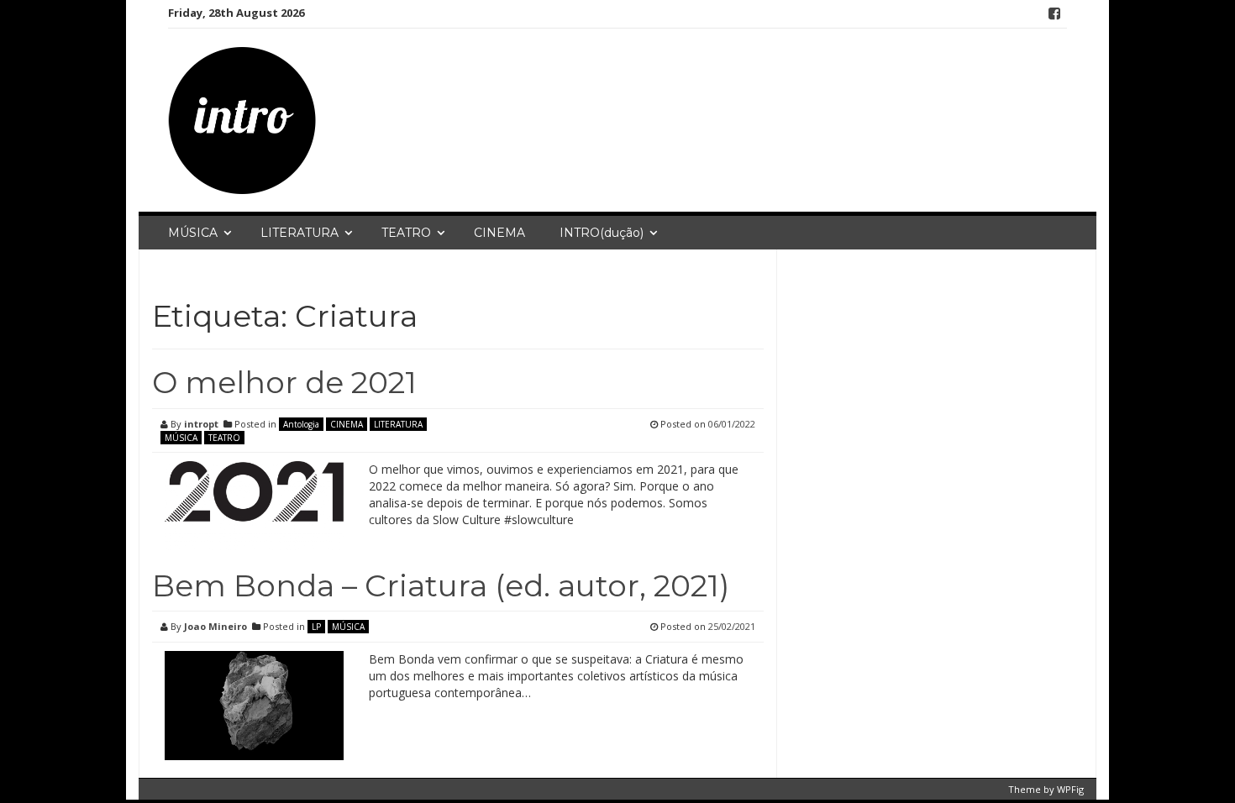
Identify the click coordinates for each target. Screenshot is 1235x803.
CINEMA (499, 232)
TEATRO (406, 232)
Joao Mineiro (215, 626)
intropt (201, 423)
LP (316, 626)
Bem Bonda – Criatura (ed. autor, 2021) (440, 585)
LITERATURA (299, 232)
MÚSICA (193, 232)
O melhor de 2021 (284, 382)
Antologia (301, 424)
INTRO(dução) (602, 232)
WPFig (1070, 789)
